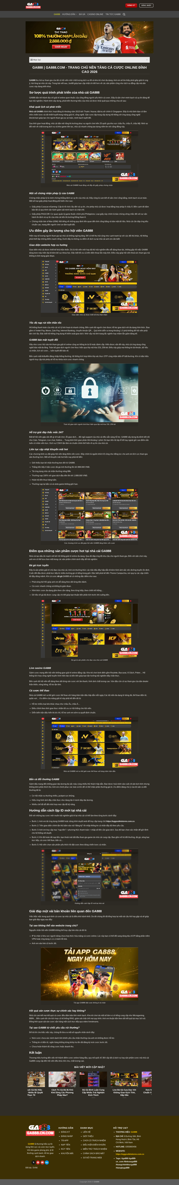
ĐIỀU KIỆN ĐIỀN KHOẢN (94, 1145)
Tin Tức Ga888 (113, 14)
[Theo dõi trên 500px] (47, 1162)
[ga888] (38, 5)
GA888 (57, 14)
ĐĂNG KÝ (65, 1132)
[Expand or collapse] (147, 59)
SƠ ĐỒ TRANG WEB (92, 1158)
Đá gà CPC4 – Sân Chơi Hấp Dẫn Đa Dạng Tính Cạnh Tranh (43, 1092)
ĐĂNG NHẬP (67, 1136)
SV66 (35, 1168)
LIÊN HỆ (87, 1132)
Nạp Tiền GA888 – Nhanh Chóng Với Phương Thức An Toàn (136, 1092)
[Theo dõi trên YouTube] (42, 1162)
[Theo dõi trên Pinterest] (38, 1162)
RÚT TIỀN (65, 1149)
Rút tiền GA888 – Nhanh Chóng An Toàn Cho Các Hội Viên (105, 1092)
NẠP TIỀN (65, 1145)
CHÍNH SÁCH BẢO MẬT (94, 1153)
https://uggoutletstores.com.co (120, 821)
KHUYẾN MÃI (67, 1153)
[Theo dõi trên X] (34, 1162)
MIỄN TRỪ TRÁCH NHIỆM (95, 1149)
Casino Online (95, 14)
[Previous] (29, 1088)
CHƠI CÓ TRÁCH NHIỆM (94, 1140)
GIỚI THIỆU (88, 1136)
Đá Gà (82, 14)
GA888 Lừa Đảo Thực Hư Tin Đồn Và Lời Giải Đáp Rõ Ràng (74, 1092)
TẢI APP (64, 1140)
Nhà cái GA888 (36, 112)
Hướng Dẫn (68, 14)
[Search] (124, 14)
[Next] (150, 1088)
